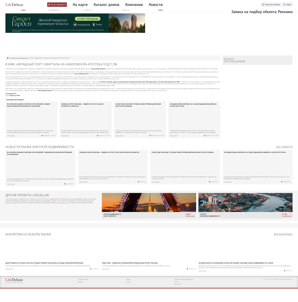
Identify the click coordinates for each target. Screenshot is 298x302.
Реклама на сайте (83, 279)
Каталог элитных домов (234, 60)
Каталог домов (106, 4)
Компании (134, 4)
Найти (160, 10)
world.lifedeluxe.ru (63, 203)
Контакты (80, 281)
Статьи (176, 281)
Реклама (285, 10)
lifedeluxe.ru (8, 203)
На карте (80, 4)
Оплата (128, 281)
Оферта (128, 279)
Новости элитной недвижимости (183, 279)
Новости (156, 4)
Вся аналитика (283, 234)
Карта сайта (177, 284)
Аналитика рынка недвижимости (18, 58)
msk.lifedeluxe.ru (14, 199)
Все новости (284, 147)
